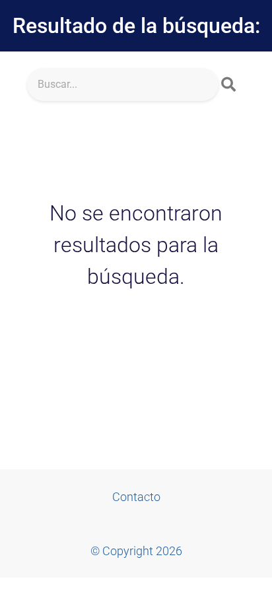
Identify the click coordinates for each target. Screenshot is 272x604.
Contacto (136, 497)
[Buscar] (228, 84)
